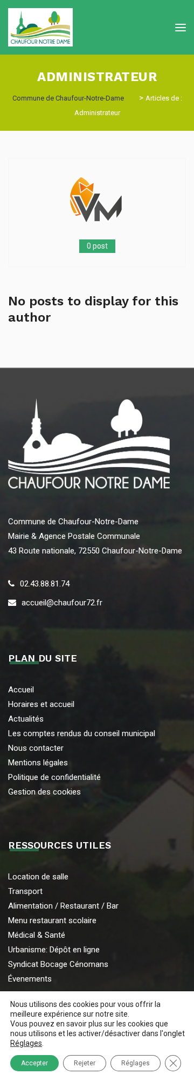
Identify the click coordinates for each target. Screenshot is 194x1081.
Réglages (26, 1043)
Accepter (34, 1063)
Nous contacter (36, 748)
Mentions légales (38, 763)
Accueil (21, 690)
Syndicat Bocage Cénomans (58, 964)
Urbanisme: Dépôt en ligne (54, 950)
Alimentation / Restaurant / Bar (63, 906)
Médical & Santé (36, 935)
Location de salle (38, 877)
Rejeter (84, 1063)
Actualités (26, 719)
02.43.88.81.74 (45, 584)
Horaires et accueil (41, 704)
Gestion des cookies (44, 792)
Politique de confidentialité (54, 777)
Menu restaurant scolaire (52, 920)
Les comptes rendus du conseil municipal (81, 733)
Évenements (30, 979)
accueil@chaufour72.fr (62, 603)
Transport (25, 891)
